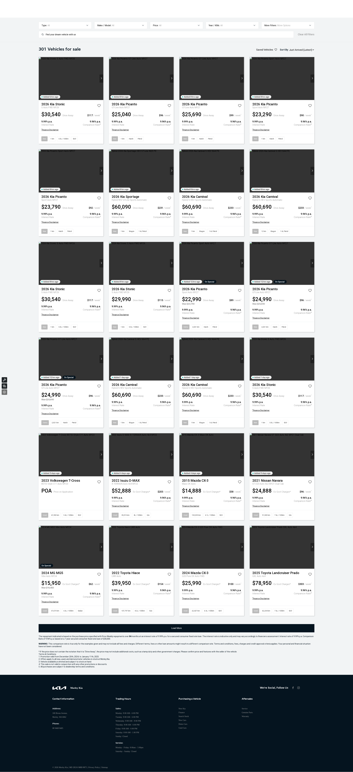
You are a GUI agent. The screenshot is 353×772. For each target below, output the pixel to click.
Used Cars (182, 728)
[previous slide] (40, 78)
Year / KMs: (214, 25)
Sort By (284, 49)
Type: (44, 25)
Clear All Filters (306, 34)
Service (245, 709)
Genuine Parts (247, 712)
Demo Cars (183, 724)
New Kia (182, 709)
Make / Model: (104, 25)
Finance (182, 712)
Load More (176, 628)
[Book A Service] (4, 380)
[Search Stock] (4, 386)
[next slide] (101, 78)
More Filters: (270, 25)
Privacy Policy (94, 767)
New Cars (182, 720)
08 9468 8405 (57, 728)
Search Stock (184, 716)
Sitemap (104, 767)
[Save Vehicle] (99, 106)
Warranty (245, 716)
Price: (155, 25)
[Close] (4, 392)
